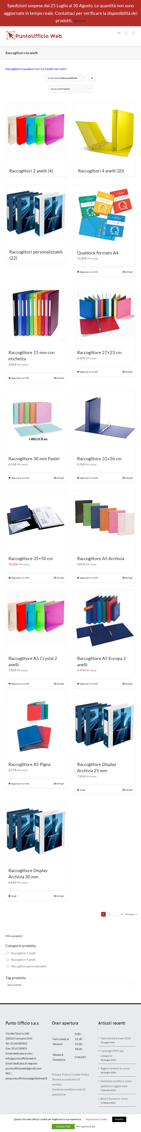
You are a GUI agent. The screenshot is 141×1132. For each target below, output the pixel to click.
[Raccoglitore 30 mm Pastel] (36, 421)
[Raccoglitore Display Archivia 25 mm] (104, 726)
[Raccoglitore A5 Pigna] (36, 726)
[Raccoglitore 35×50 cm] (36, 521)
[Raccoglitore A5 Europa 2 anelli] (104, 620)
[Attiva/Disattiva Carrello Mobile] (119, 33)
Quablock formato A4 (97, 252)
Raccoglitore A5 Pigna (29, 764)
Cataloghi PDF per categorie (112, 1053)
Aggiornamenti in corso (115, 1068)
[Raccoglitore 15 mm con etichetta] (36, 315)
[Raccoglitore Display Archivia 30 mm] (36, 833)
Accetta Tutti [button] (63, 1126)
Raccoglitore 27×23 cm (99, 352)
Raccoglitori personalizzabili (28, 966)
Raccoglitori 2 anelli (23, 953)
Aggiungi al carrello (89, 271)
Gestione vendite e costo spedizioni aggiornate (116, 1083)
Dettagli (129, 271)
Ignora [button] (79, 20)
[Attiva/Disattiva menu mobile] (133, 33)
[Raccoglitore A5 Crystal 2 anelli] (36, 620)
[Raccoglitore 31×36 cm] (104, 421)
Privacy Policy (61, 1074)
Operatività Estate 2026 (115, 1038)
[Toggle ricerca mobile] (126, 33)
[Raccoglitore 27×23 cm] (104, 315)
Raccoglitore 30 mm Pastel (33, 458)
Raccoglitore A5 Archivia (100, 558)
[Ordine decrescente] (91, 78)
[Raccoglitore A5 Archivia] (104, 521)
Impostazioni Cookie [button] (96, 1119)
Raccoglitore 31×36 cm (99, 458)
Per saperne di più (85, 1126)
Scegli (82, 789)
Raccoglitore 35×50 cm (30, 558)
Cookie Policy (80, 1074)
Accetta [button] (119, 1119)
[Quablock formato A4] (104, 215)
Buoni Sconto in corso (114, 1098)
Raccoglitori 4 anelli (23, 959)
